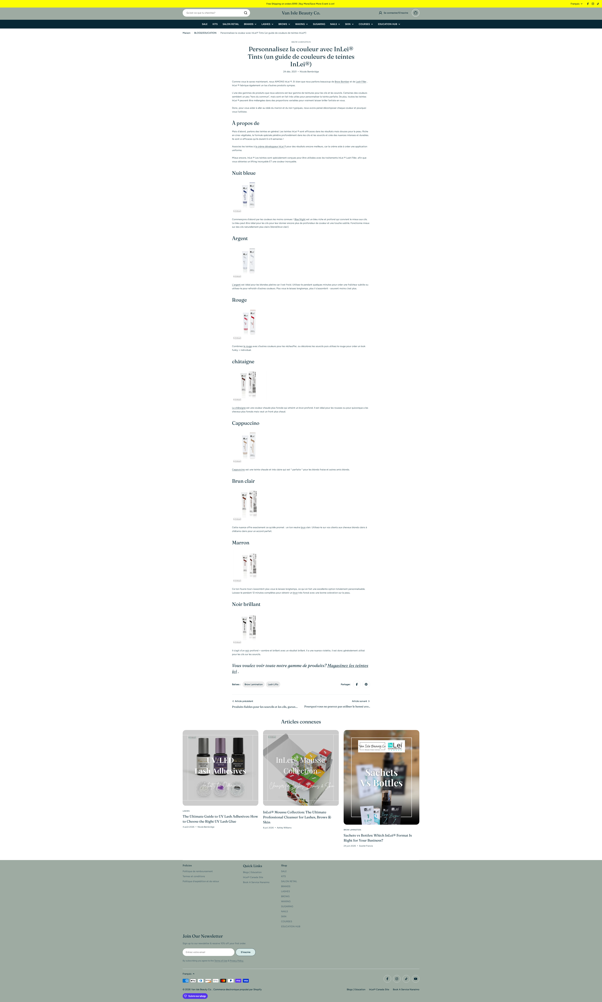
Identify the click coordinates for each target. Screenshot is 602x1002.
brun (303, 527)
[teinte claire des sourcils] (249, 489)
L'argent (236, 284)
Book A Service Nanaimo (406, 989)
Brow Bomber (342, 81)
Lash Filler (361, 81)
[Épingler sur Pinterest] (366, 684)
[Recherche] (246, 13)
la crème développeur (270, 146)
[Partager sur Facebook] (357, 684)
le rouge (247, 346)
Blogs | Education (356, 989)
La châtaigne (239, 407)
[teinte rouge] (249, 308)
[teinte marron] (249, 369)
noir (247, 650)
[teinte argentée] (249, 246)
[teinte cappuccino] (249, 431)
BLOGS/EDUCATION (205, 32)
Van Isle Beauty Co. (301, 13)
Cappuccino (238, 469)
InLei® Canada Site (379, 989)
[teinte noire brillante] (249, 612)
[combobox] (216, 13)
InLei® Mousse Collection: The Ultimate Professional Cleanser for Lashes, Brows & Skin (297, 817)
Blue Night (300, 219)
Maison (186, 32)
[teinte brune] (249, 550)
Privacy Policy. (237, 960)
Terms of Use (220, 960)
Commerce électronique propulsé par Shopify (237, 989)
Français (575, 4)
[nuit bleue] (249, 181)
